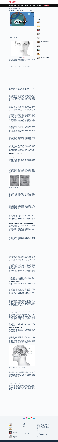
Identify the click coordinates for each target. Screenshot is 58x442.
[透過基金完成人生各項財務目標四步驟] (38, 58)
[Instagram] (41, 2)
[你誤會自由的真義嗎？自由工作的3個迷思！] (38, 42)
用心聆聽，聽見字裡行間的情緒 (16, 432)
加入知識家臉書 (46, 5)
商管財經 (34, 5)
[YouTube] (44, 2)
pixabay (24, 57)
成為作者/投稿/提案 (39, 5)
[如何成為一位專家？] (38, 34)
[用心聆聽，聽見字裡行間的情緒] (38, 30)
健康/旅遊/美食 (26, 5)
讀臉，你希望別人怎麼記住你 (21, 393)
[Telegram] (46, 2)
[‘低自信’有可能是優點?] (38, 22)
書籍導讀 (16, 37)
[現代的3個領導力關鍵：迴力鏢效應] (38, 46)
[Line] (43, 2)
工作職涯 (22, 5)
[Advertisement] (22, 31)
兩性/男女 (19, 5)
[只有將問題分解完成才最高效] (38, 54)
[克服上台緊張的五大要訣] (38, 50)
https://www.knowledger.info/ (43, 434)
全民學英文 (24, 423)
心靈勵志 (15, 5)
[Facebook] (39, 2)
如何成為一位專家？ (15, 436)
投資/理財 (31, 5)
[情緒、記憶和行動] (38, 38)
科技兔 (24, 424)
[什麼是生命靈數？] (38, 26)
